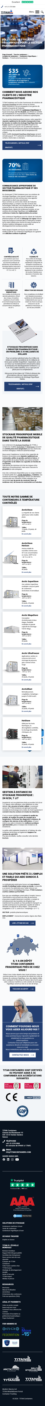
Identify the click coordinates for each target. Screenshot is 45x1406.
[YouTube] (17, 1159)
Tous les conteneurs (20, 54)
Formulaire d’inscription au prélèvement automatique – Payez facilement (11, 1316)
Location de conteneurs (10, 56)
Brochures (5, 1288)
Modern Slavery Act (9, 1389)
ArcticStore (20, 447)
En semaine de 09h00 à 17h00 (18, 1143)
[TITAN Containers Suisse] (7, 12)
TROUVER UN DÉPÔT (20, 989)
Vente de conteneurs (9, 1228)
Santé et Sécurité (8, 1274)
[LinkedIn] (8, 1159)
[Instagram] (12, 1159)
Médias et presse (8, 1279)
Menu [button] (31, 12)
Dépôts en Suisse (8, 1240)
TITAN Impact (7, 1276)
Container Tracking (9, 1394)
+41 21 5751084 (10, 7)
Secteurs (5, 58)
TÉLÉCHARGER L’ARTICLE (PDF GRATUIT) (17, 145)
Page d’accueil (7, 54)
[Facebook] (4, 1159)
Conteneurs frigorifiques (28, 56)
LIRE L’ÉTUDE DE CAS (20, 923)
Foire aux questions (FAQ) (11, 1296)
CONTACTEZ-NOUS (20, 1055)
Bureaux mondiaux (8, 1251)
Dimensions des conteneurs (11, 1294)
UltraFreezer (31, 447)
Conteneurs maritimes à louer (12, 1226)
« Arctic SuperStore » (24, 475)
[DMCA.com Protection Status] (22, 1216)
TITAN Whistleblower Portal (12, 1391)
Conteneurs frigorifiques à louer (13, 1230)
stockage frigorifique (22, 445)
